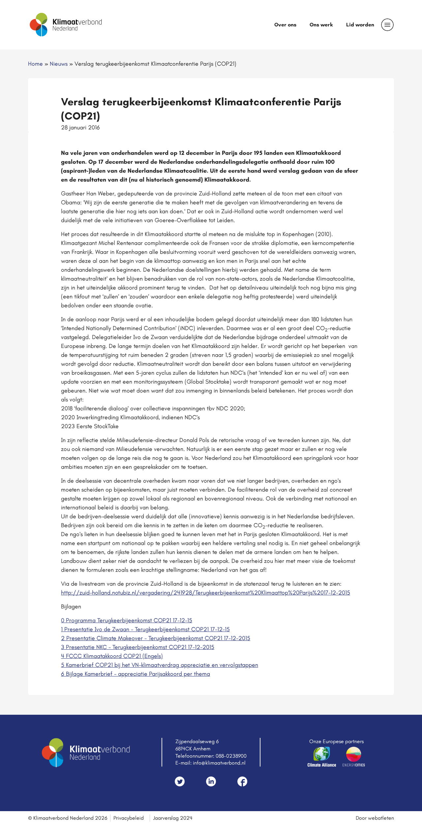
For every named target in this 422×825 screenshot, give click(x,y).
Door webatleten (375, 818)
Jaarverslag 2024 (173, 818)
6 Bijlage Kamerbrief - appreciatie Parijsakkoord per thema (135, 673)
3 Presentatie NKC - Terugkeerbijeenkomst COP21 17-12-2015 (137, 647)
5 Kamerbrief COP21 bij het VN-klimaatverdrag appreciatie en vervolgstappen (159, 665)
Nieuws (59, 63)
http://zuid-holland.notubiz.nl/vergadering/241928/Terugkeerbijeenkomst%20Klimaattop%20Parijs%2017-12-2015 (205, 592)
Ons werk (321, 24)
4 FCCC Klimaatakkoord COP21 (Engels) (112, 656)
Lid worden (360, 24)
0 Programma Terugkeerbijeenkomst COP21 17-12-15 (126, 620)
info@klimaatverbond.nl (219, 763)
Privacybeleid (128, 818)
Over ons (285, 24)
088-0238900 (231, 756)
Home (35, 63)
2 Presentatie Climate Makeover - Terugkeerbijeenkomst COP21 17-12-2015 (155, 638)
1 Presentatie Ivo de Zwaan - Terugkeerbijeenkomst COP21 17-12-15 (145, 629)
